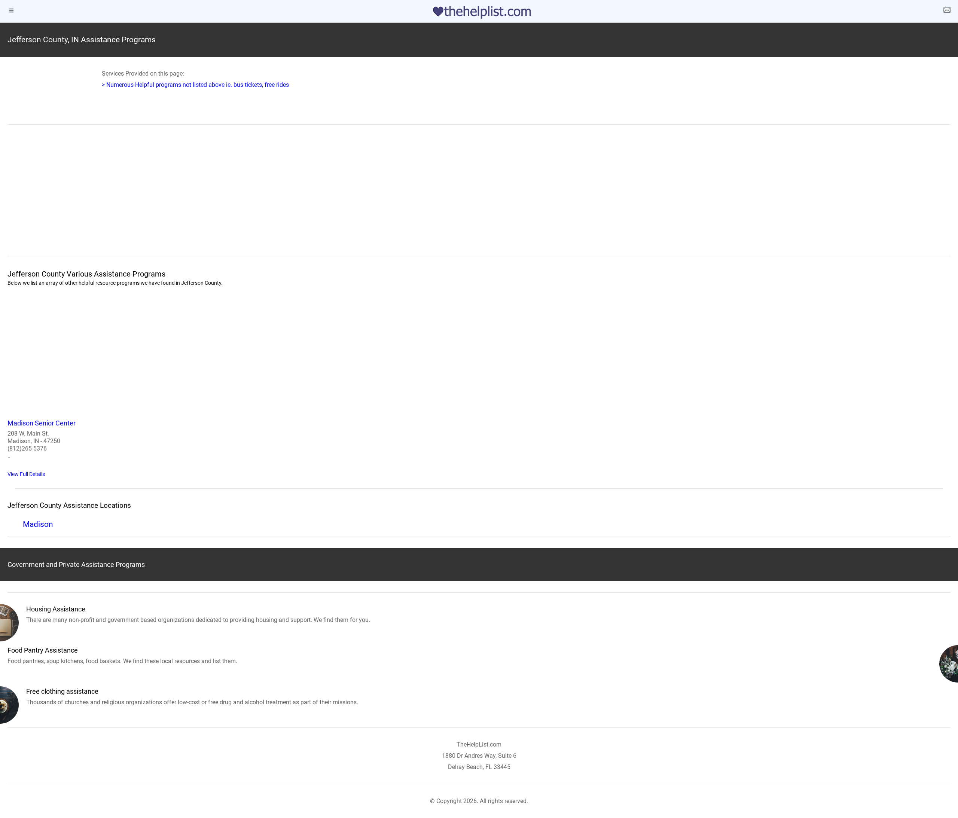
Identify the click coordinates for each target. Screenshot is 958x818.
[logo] (479, 12)
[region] (479, 196)
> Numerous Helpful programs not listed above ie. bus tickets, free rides (195, 84)
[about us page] (947, 11)
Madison (38, 524)
